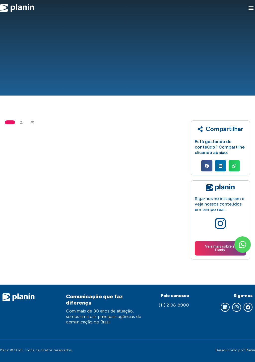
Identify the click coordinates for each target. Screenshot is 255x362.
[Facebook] (248, 307)
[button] (251, 8)
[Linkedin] (225, 307)
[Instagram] (236, 307)
